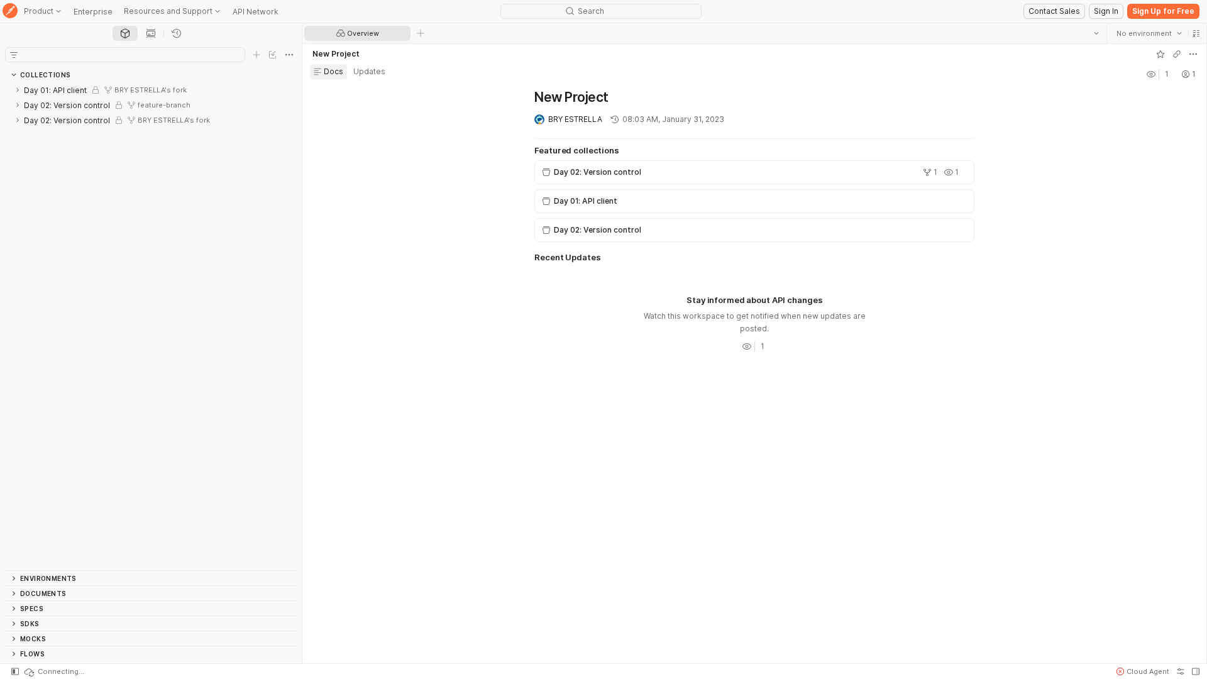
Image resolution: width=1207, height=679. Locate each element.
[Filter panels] (13, 54)
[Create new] (256, 54)
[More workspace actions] (1192, 54)
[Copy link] (1176, 54)
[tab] (125, 33)
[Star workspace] (1160, 54)
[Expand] (18, 90)
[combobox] (1149, 33)
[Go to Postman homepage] (10, 11)
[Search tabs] (1095, 33)
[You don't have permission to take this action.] (420, 33)
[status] (53, 671)
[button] (1195, 33)
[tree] (151, 326)
